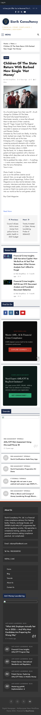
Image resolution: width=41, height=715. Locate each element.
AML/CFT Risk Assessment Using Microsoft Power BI (17, 443)
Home (9, 569)
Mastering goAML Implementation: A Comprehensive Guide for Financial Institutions (21, 690)
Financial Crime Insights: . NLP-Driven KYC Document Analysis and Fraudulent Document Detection (25, 285)
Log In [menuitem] (3, 2)
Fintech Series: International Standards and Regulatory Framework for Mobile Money (22, 664)
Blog (8, 574)
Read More (7, 211)
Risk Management (10, 439)
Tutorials (20, 439)
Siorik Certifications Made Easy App (24, 459)
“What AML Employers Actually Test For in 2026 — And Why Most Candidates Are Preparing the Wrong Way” (20, 630)
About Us (10, 582)
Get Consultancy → (20, 395)
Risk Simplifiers (10, 79)
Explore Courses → (20, 350)
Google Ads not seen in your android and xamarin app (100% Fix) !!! (24, 484)
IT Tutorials (14, 479)
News (6, 58)
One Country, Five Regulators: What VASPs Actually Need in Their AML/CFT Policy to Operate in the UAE (17, 8)
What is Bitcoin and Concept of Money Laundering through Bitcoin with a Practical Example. (23, 496)
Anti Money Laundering (13, 623)
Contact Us (10, 587)
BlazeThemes (30, 711)
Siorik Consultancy (24, 21)
